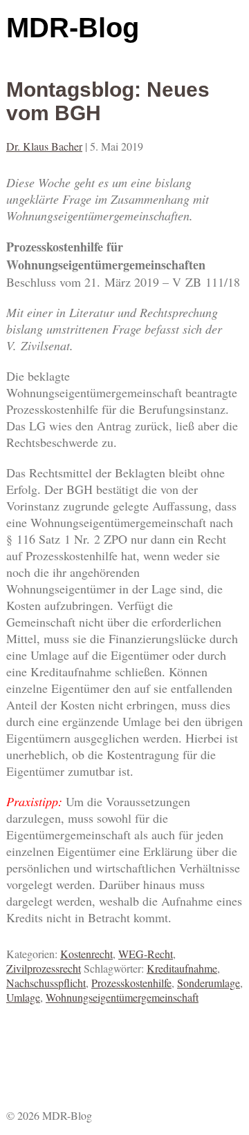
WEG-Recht (145, 953)
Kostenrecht (86, 953)
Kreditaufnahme (182, 968)
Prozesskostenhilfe (131, 982)
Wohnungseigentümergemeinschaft (122, 997)
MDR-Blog (72, 27)
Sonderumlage (208, 982)
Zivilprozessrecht (43, 968)
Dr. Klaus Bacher (44, 146)
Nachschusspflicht (46, 982)
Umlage (23, 997)
